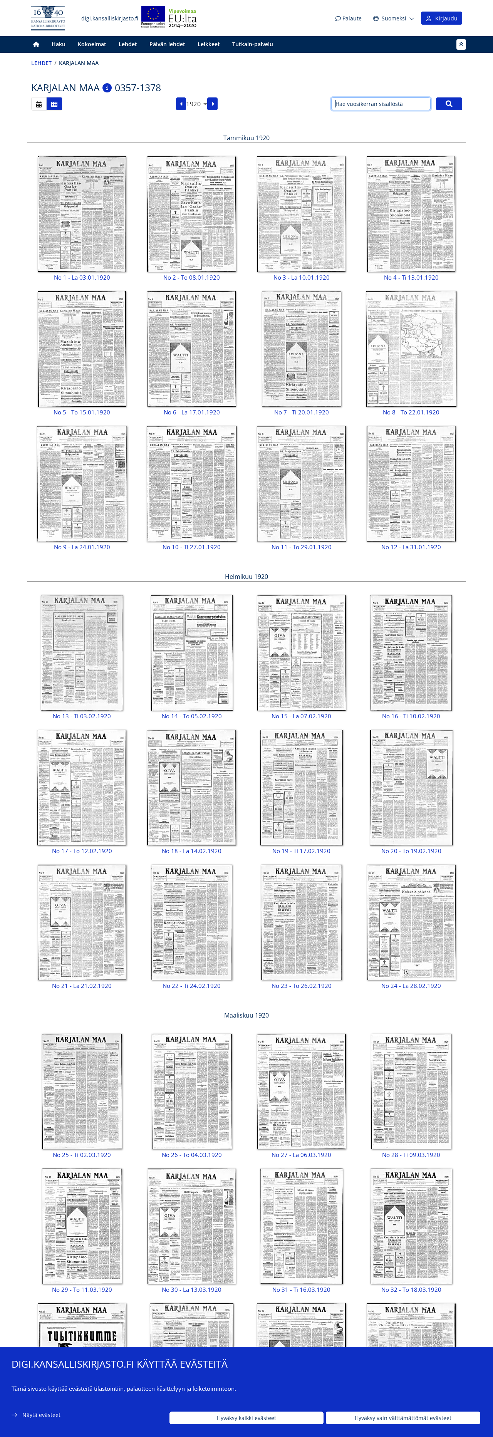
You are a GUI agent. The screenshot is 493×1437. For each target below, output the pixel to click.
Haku (58, 44)
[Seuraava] (212, 104)
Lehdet (128, 44)
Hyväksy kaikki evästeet (246, 1418)
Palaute (351, 18)
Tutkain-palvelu (252, 44)
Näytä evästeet (41, 1415)
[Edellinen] (181, 104)
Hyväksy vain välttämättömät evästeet (403, 1418)
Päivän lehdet (167, 44)
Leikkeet (209, 44)
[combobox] (196, 104)
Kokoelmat (92, 44)
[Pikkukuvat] (54, 103)
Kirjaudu (445, 18)
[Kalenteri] (39, 103)
